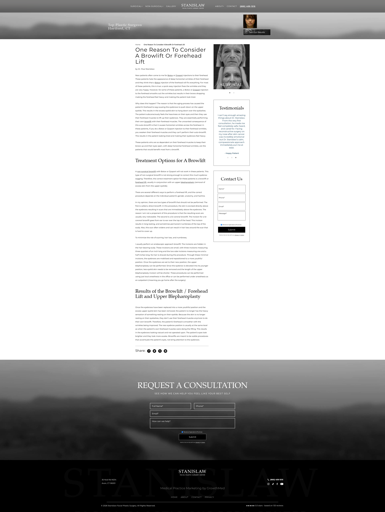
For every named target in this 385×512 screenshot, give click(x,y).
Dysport (179, 75)
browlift (147, 121)
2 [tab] (233, 92)
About (219, 6)
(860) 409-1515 (247, 6)
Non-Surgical (153, 6)
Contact (232, 6)
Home (137, 45)
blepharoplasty (187, 182)
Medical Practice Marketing (181, 488)
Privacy (237, 235)
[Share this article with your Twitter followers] (154, 351)
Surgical (136, 6)
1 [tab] (229, 92)
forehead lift (140, 182)
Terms (242, 235)
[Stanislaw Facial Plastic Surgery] (195, 6)
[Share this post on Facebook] (149, 351)
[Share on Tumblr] (160, 351)
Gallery (171, 6)
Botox (170, 75)
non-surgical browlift (146, 171)
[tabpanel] (232, 66)
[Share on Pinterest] (165, 351)
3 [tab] (235, 157)
